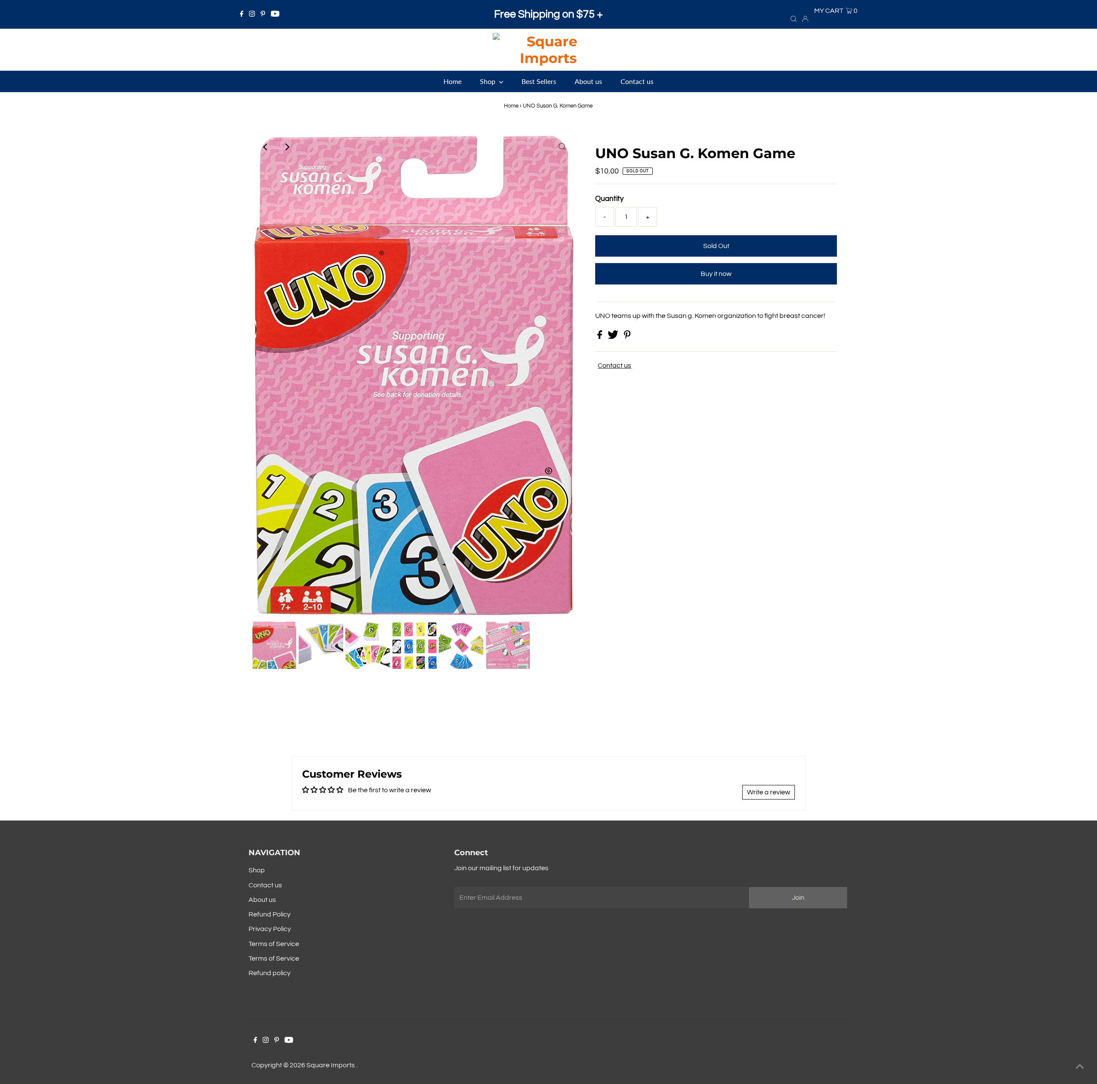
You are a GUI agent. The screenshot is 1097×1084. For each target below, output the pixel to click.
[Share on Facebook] (600, 336)
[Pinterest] (262, 14)
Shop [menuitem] (488, 81)
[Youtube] (275, 14)
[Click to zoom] (562, 147)
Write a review (768, 792)
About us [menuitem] (588, 81)
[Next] (286, 147)
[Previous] (265, 147)
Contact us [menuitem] (636, 81)
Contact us (614, 365)
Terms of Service (274, 943)
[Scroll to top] (1079, 1066)
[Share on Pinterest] (627, 336)
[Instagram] (252, 14)
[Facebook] (242, 14)
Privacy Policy (270, 928)
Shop (257, 870)
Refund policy (270, 973)
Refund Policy (270, 914)
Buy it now (716, 273)
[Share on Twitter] (614, 336)
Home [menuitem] (453, 81)
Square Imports (331, 1065)
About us (262, 899)
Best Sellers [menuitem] (539, 81)
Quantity (609, 199)
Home (511, 106)
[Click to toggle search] (793, 18)
